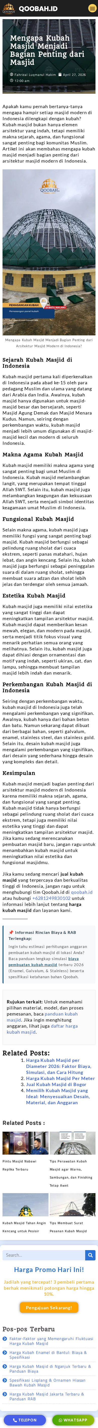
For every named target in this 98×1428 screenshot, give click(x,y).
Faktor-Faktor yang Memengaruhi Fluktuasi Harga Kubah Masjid (51, 1341)
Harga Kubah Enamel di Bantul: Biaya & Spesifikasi (48, 1354)
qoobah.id (82, 892)
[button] (92, 8)
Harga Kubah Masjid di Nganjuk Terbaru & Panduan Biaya (50, 1368)
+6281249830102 (51, 898)
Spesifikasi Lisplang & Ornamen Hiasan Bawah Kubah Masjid (48, 1382)
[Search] (90, 1255)
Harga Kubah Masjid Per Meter (60, 1078)
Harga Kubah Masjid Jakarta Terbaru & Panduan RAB (47, 1396)
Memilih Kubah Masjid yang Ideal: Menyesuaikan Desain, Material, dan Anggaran (58, 1096)
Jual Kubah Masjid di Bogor (56, 1084)
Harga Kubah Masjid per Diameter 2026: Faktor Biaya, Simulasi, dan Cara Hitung (58, 1066)
